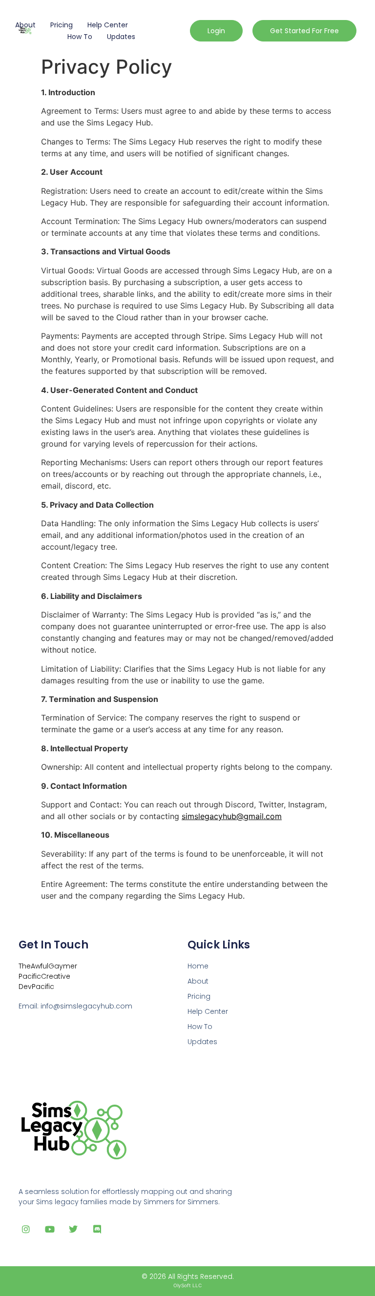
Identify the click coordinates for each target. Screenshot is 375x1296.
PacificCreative (44, 976)
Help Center (107, 25)
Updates (121, 36)
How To (79, 36)
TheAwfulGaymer (48, 966)
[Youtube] (49, 1229)
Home (198, 966)
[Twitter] (73, 1229)
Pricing (61, 25)
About (25, 25)
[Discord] (97, 1229)
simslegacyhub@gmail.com (232, 816)
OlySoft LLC (187, 1285)
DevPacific (36, 986)
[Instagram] (26, 1229)
